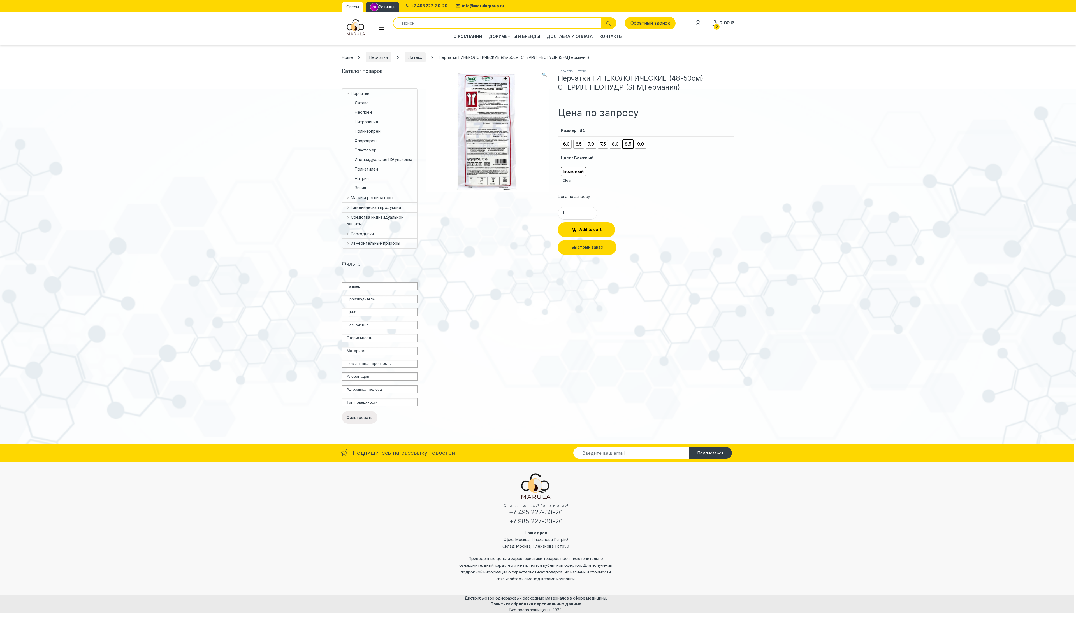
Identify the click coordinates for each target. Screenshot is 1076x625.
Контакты (611, 36)
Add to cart (590, 229)
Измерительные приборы (375, 243)
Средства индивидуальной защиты (375, 220)
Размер (568, 130)
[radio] (566, 144)
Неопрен (363, 112)
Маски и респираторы (372, 197)
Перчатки (378, 57)
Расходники (362, 233)
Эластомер (366, 150)
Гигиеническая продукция (376, 207)
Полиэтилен (366, 169)
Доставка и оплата (570, 36)
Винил (360, 187)
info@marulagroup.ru (483, 6)
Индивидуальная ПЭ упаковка (383, 159)
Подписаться (710, 453)
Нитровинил (366, 121)
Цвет (566, 157)
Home (347, 57)
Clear (567, 180)
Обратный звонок (650, 23)
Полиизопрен (367, 131)
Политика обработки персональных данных (535, 603)
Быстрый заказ (587, 247)
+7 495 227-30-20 (429, 6)
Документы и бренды (514, 36)
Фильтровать (360, 417)
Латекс (415, 57)
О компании (467, 36)
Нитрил (362, 178)
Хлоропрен (366, 140)
